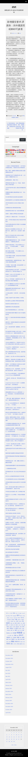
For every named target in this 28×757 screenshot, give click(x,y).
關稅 (12, 641)
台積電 (11, 624)
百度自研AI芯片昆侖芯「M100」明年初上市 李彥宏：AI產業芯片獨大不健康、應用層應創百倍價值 (15, 518)
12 (21, 734)
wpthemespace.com (18, 755)
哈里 (14, 624)
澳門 (11, 633)
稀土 (10, 635)
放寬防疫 (10, 626)
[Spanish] (24, 152)
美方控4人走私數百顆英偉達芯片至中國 (15, 476)
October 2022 (9, 709)
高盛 (18, 643)
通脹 (19, 639)
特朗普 (19, 632)
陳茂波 (21, 641)
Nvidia (8, 617)
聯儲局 (8, 637)
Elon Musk (8, 615)
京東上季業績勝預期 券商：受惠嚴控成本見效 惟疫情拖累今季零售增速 (20, 126)
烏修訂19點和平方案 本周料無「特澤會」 (15, 297)
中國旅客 (22, 619)
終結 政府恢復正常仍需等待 (12, 552)
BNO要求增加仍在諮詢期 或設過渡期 (14, 197)
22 (11, 739)
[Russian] (22, 152)
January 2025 (9, 688)
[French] (24, 150)
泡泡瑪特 (8, 630)
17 (16, 737)
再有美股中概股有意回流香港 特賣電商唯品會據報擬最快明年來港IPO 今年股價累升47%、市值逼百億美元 (15, 605)
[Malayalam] (18, 152)
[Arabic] (9, 150)
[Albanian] (7, 150)
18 (18, 737)
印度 (7, 625)
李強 (14, 628)
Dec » (15, 745)
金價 (7, 641)
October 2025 (9, 661)
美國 (15, 635)
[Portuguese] (20, 152)
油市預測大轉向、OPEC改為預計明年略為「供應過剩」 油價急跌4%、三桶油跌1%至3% (15, 529)
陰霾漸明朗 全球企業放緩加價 (12, 306)
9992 (16, 613)
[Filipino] (22, 150)
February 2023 (9, 697)
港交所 (19, 630)
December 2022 (9, 703)
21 (9, 739)
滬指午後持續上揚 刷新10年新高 (13, 513)
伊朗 (23, 621)
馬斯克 (8, 644)
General (14, 115)
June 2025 (8, 673)
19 (21, 737)
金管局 (9, 641)
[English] (20, 150)
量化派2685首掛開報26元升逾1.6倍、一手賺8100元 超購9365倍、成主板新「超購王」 (15, 230)
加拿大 (18, 623)
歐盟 (16, 628)
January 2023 (9, 700)
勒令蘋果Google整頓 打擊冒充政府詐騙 (15, 300)
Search (7, 137)
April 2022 (8, 712)
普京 (8, 628)
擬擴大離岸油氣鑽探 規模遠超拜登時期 (15, 453)
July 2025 (8, 670)
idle (20, 33)
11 (18, 734)
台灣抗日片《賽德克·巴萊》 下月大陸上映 (15, 216)
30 (14, 741)
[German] (7, 152)
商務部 (16, 624)
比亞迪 (19, 628)
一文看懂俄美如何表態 (11, 468)
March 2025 (8, 682)
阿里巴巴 (17, 641)
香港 (24, 641)
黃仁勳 (23, 643)
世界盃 (12, 619)
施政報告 (17, 626)
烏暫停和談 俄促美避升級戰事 (12, 549)
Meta (21, 615)
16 (14, 737)
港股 (21, 630)
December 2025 (9, 655)
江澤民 (23, 628)
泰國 (11, 630)
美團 (17, 635)
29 (11, 741)
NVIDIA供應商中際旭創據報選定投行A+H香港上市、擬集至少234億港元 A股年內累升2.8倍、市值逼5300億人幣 (15, 539)
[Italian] (11, 152)
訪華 (10, 639)
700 (7, 613)
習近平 (21, 635)
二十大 (8, 621)
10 (16, 734)
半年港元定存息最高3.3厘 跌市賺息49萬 (15, 491)
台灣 (9, 624)
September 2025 (9, 664)
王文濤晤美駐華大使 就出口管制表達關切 (15, 479)
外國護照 (13, 117)
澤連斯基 (8, 633)
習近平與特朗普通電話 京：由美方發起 (15, 309)
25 (18, 739)
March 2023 (8, 694)
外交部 (19, 624)
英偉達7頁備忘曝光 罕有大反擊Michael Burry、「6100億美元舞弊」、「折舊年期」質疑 (15, 246)
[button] (26, 2)
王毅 (24, 633)
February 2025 (9, 685)
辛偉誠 (16, 639)
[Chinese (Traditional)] (13, 150)
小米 (22, 625)
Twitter (9, 619)
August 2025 (9, 667)
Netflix (24, 615)
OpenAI (15, 617)
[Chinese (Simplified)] (11, 150)
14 (9, 737)
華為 (20, 637)
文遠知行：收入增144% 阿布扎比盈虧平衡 (15, 356)
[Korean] (15, 152)
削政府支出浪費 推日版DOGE (12, 303)
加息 (16, 623)
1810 (11, 613)
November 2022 (9, 706)
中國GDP (19, 619)
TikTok (22, 617)
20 (6, 739)
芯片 (12, 637)
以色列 (20, 621)
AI (18, 613)
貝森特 (13, 639)
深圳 (13, 630)
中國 (16, 619)
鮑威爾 (20, 643)
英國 (18, 637)
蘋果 (23, 637)
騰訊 (12, 643)
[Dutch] (18, 150)
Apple (20, 613)
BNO (24, 115)
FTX (11, 615)
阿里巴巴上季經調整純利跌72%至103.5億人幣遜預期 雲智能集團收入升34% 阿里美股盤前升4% (15, 337)
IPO (18, 615)
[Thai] (9, 154)
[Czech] (15, 150)
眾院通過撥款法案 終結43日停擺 (13, 567)
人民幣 (17, 621)
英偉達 (14, 637)
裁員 (7, 639)
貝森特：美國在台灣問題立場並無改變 (14, 213)
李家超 (11, 628)
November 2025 (9, 658)
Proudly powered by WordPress (13, 753)
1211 (9, 613)
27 (6, 741)
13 (6, 737)
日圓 (20, 626)
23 (14, 739)
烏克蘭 (14, 633)
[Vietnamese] (13, 154)
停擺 (11, 623)
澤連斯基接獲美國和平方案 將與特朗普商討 (16, 465)
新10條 (14, 626)
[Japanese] (13, 152)
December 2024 (9, 691)
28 (9, 741)
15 (11, 737)
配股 (23, 639)
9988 (14, 613)
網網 (14, 7)
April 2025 (8, 679)
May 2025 (8, 676)
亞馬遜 (12, 621)
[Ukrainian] (11, 154)
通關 (21, 639)
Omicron (11, 617)
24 (16, 739)
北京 (21, 623)
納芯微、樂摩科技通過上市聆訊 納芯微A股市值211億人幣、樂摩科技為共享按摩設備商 (15, 418)
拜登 (8, 626)
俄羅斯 (8, 623)
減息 (16, 630)
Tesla (19, 617)
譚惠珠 (17, 117)
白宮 (8, 635)
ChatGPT (23, 613)
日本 (23, 626)
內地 (13, 623)
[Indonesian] (9, 152)
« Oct (12, 745)
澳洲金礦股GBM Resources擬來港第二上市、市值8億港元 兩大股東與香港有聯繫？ (15, 393)
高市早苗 (15, 643)
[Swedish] (7, 154)
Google (14, 615)
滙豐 (23, 630)
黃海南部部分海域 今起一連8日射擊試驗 (15, 210)
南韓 (24, 623)
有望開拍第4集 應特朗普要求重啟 (13, 207)
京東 (14, 621)
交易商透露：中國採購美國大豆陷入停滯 (15, 560)
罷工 (12, 635)
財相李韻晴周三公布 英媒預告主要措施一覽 (16, 200)
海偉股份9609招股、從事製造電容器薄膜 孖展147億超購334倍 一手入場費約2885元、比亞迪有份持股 (16, 429)
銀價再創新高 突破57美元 (12, 180)
